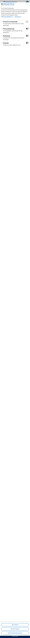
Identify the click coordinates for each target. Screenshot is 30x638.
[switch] (27, 28)
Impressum (17, 16)
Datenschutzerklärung (6, 16)
